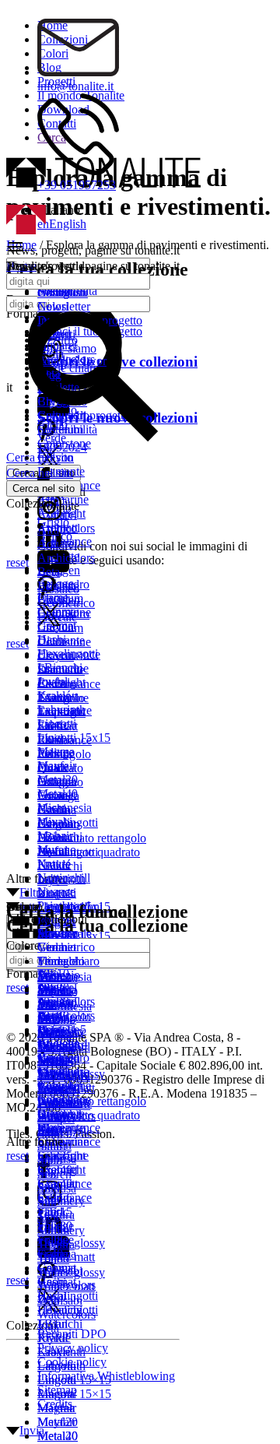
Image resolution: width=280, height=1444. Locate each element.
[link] (48, 529)
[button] (62, 248)
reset (17, 1155)
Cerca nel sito (39, 473)
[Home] (26, 230)
